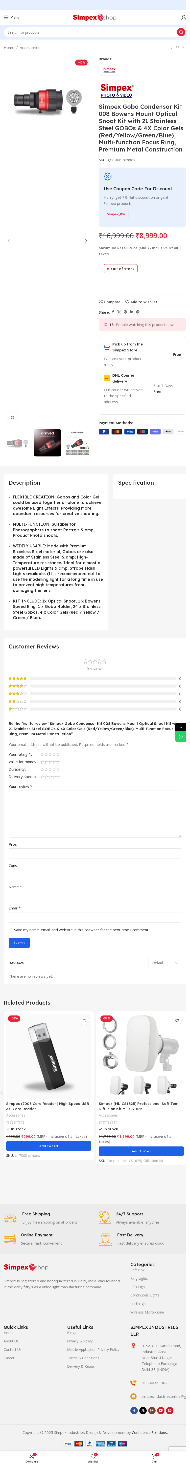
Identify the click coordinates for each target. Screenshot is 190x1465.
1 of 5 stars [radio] (42, 754)
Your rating (20, 754)
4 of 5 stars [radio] (54, 754)
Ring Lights (139, 1278)
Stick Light (138, 1303)
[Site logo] (95, 16)
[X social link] (119, 312)
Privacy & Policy (80, 1341)
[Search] (181, 32)
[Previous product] (171, 48)
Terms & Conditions (83, 1358)
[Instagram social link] (152, 1410)
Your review (20, 786)
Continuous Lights (144, 1295)
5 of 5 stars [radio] (58, 754)
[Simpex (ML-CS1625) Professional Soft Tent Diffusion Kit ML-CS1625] (141, 1056)
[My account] (184, 17)
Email (15, 908)
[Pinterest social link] (125, 312)
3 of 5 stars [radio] (50, 754)
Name (15, 886)
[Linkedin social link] (132, 312)
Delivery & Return (81, 1366)
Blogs (71, 1332)
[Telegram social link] (138, 312)
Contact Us (13, 1349)
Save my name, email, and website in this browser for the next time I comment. (81, 929)
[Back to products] (177, 48)
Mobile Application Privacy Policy (93, 1349)
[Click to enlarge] (13, 417)
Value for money (22, 762)
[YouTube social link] (161, 1410)
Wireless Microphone (147, 1312)
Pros (13, 844)
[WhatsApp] (180, 736)
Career (9, 1358)
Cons (13, 865)
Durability (17, 769)
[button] (9, 241)
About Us (11, 1341)
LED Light (138, 1286)
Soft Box (137, 1270)
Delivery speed (22, 777)
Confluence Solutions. (150, 1432)
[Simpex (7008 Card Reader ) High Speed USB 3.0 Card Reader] (48, 1056)
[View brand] (117, 89)
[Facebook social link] (113, 312)
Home (9, 47)
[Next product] (183, 48)
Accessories (30, 47)
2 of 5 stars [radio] (46, 754)
